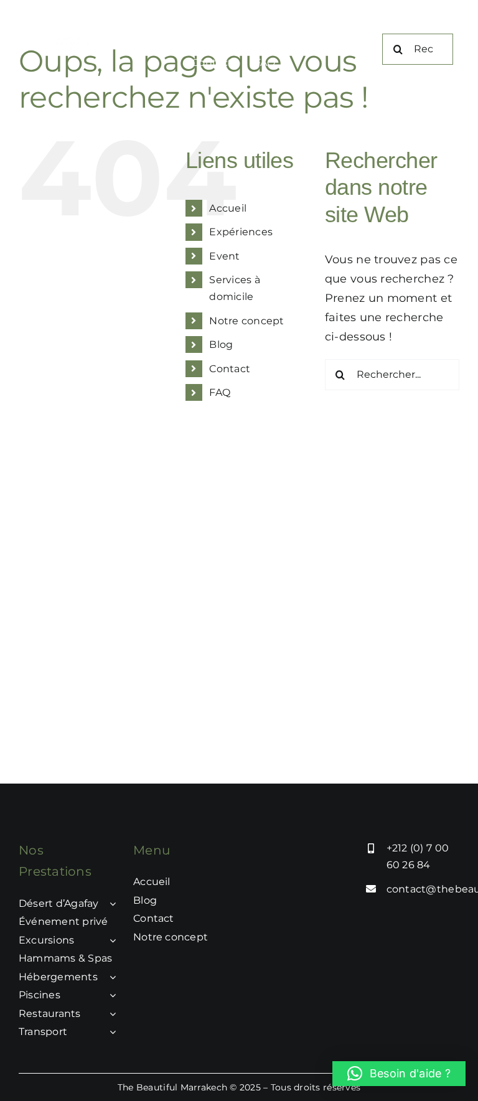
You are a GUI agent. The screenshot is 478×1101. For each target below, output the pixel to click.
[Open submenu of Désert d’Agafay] (110, 903)
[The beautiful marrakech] (73, 42)
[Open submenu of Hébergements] (110, 977)
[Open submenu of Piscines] (110, 995)
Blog (221, 344)
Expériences (241, 232)
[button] (399, 1073)
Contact (229, 369)
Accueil (227, 208)
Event (224, 256)
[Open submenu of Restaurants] (110, 1014)
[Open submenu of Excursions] (110, 940)
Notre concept (246, 321)
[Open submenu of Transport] (110, 1032)
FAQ (219, 392)
